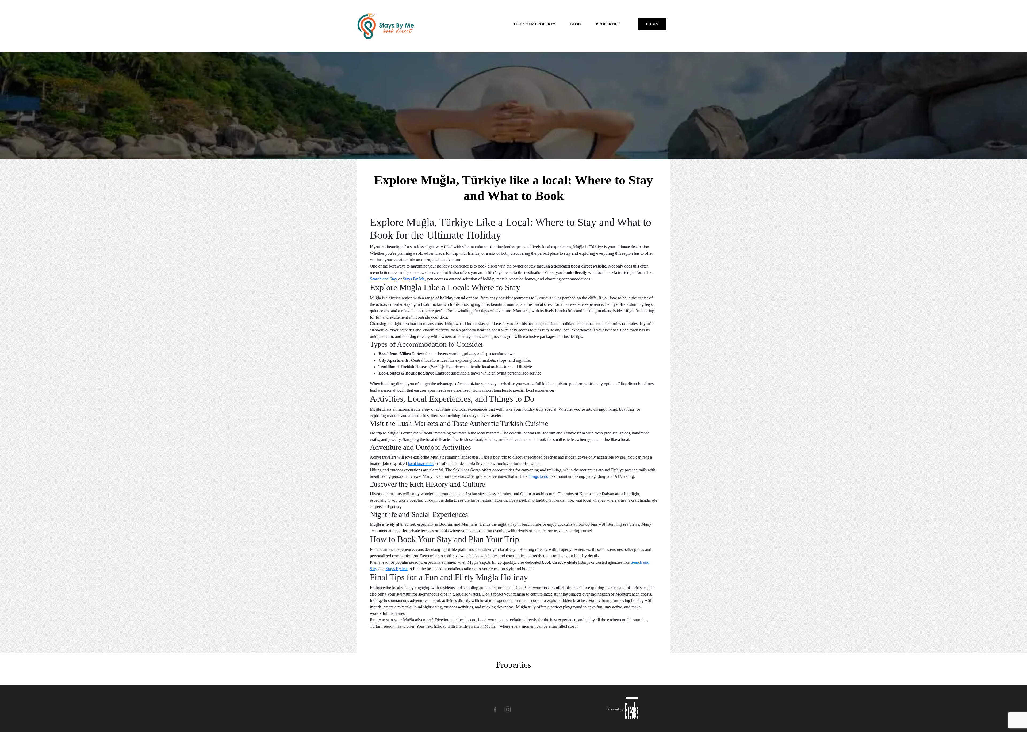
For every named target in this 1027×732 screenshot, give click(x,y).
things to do (538, 476)
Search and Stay (383, 279)
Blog (575, 24)
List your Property (534, 24)
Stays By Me (414, 279)
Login (652, 24)
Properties (607, 24)
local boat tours (421, 463)
